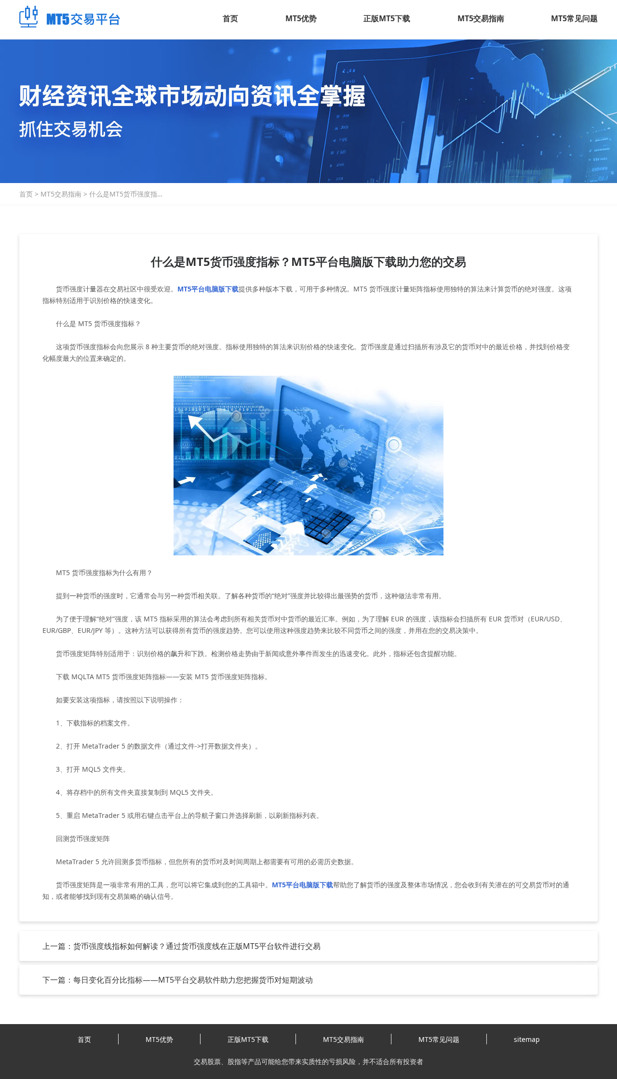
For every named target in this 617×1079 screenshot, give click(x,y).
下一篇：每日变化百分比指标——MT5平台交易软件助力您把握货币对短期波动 (177, 979)
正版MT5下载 (386, 18)
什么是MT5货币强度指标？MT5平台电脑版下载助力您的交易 (126, 194)
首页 (230, 18)
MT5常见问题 (574, 18)
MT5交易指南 (480, 18)
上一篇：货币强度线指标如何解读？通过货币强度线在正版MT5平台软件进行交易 (181, 946)
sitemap (527, 1039)
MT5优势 (301, 18)
